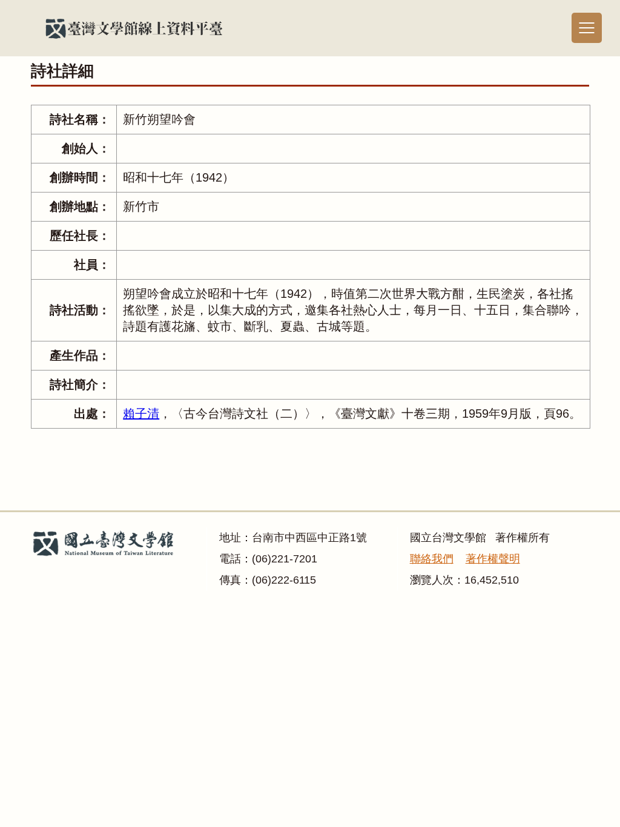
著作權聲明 (493, 559)
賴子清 (141, 413)
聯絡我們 (431, 559)
